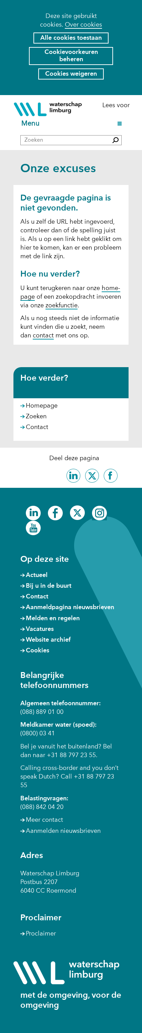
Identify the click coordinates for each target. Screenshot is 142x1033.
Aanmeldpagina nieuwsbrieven (70, 607)
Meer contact (44, 820)
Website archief (48, 640)
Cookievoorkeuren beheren (71, 56)
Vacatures (40, 629)
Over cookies (83, 25)
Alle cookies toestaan (71, 38)
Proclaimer (41, 934)
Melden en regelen (53, 618)
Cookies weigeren (71, 74)
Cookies (37, 651)
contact (43, 336)
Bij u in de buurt (48, 586)
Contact (37, 427)
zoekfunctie (61, 306)
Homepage (42, 406)
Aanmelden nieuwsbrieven (63, 831)
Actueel (37, 575)
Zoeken (36, 416)
